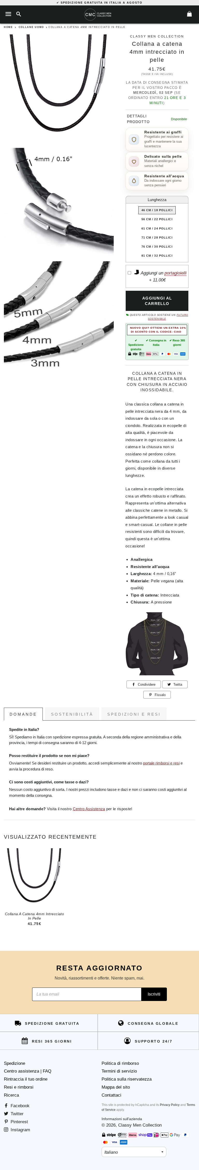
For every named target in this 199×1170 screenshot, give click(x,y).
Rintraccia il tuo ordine (25, 1079)
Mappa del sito (116, 1087)
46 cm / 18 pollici (157, 210)
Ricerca (11, 1095)
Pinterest (18, 1121)
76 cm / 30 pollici (157, 246)
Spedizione (14, 1063)
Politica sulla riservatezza (127, 1079)
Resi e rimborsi (18, 1087)
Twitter (16, 1113)
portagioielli (176, 273)
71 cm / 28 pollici (157, 237)
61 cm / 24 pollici (157, 228)
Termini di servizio (119, 1071)
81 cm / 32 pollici (157, 255)
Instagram (19, 1129)
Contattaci (111, 1095)
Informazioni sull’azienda (122, 1119)
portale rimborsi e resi (161, 763)
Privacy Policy (170, 1105)
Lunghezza (157, 199)
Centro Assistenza (89, 809)
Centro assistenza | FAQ (27, 1071)
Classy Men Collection (140, 1125)
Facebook (19, 1105)
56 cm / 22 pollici (157, 219)
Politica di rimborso (120, 1063)
